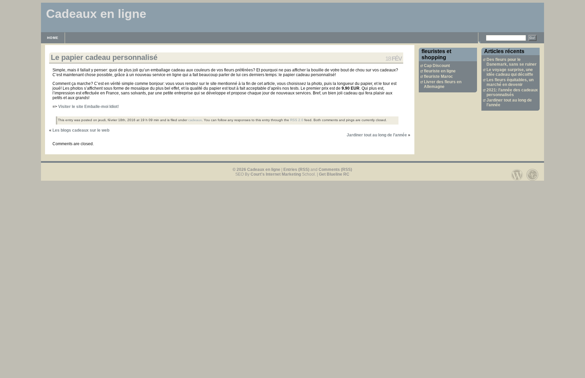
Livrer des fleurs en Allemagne (442, 84)
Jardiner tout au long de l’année (377, 135)
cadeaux (195, 120)
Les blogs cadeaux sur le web (80, 130)
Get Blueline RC (334, 174)
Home (53, 38)
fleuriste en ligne (440, 71)
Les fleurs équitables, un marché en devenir (510, 82)
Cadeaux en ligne (96, 14)
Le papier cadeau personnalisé (104, 57)
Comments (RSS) (335, 169)
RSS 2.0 (296, 120)
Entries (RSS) (296, 169)
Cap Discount (437, 65)
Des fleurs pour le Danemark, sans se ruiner (511, 62)
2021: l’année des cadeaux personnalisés (512, 92)
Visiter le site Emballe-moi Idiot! (88, 106)
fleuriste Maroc (438, 76)
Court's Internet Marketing (276, 174)
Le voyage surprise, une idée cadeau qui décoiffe (509, 72)
